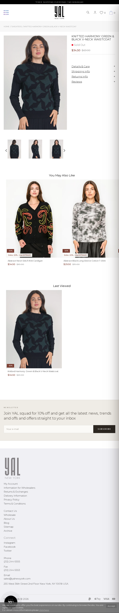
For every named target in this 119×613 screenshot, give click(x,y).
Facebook (10, 546)
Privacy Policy (11, 499)
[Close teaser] (5, 609)
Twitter (8, 550)
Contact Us (10, 510)
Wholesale (10, 514)
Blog (6, 522)
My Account (11, 483)
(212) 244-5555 (12, 561)
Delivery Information (15, 495)
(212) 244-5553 (12, 570)
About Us (9, 518)
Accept (111, 606)
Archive (8, 530)
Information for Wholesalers (19, 487)
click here (44, 610)
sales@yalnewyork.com (17, 578)
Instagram (9, 542)
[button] (10, 602)
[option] (14, 150)
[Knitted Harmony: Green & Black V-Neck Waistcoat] (14, 149)
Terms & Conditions (15, 503)
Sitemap (8, 526)
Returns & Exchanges (16, 491)
